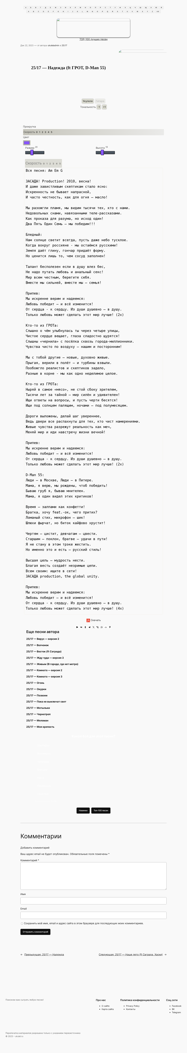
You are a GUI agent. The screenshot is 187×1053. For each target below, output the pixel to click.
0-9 (158, 11)
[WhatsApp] (101, 627)
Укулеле (88, 101)
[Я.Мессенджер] (77, 627)
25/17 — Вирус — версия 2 (42, 638)
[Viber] (97, 627)
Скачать (95, 620)
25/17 (64, 45)
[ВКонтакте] (81, 627)
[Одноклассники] (85, 627)
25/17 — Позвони (36, 695)
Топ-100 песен (101, 810)
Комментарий (29, 860)
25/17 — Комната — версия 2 (44, 670)
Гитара (100, 101)
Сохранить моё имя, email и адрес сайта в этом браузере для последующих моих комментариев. (84, 923)
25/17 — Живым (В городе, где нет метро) (52, 664)
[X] (93, 627)
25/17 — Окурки (36, 689)
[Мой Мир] (106, 627)
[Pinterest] (110, 627)
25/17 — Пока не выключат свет (46, 701)
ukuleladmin (53, 45)
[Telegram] (89, 627)
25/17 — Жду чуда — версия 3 (45, 657)
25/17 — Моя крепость (40, 726)
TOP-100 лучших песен (93, 39)
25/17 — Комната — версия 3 (44, 676)
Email (23, 908)
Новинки (83, 810)
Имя (23, 894)
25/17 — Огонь (35, 682)
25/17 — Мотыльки (38, 707)
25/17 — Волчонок (37, 645)
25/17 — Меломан (37, 720)
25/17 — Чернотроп (38, 714)
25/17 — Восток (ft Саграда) (44, 651)
